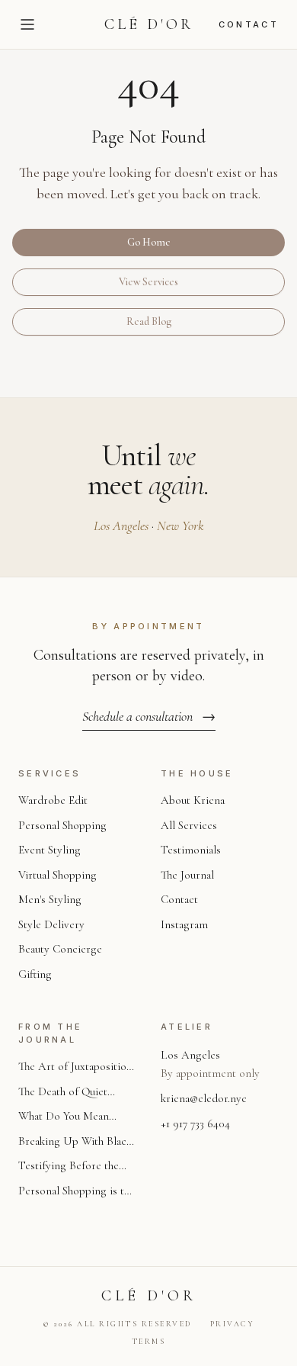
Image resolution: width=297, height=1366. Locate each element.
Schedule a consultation (149, 716)
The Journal (187, 875)
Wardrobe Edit (53, 800)
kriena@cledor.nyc (204, 1098)
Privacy (232, 1324)
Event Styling (49, 850)
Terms (149, 1341)
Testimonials (191, 850)
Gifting (35, 974)
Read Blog (148, 321)
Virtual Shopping (57, 875)
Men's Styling (49, 899)
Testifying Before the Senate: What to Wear (68, 1167)
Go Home (149, 242)
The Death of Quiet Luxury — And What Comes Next (66, 1093)
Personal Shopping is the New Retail (76, 1192)
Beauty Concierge (60, 949)
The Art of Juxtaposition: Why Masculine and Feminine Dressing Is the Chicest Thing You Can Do (76, 1067)
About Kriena (193, 800)
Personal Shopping (62, 825)
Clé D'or (148, 24)
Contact (249, 24)
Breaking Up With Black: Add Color (76, 1142)
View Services (148, 281)
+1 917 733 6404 (195, 1123)
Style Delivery (51, 924)
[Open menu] (27, 24)
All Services (189, 825)
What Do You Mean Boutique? (63, 1117)
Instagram (184, 924)
